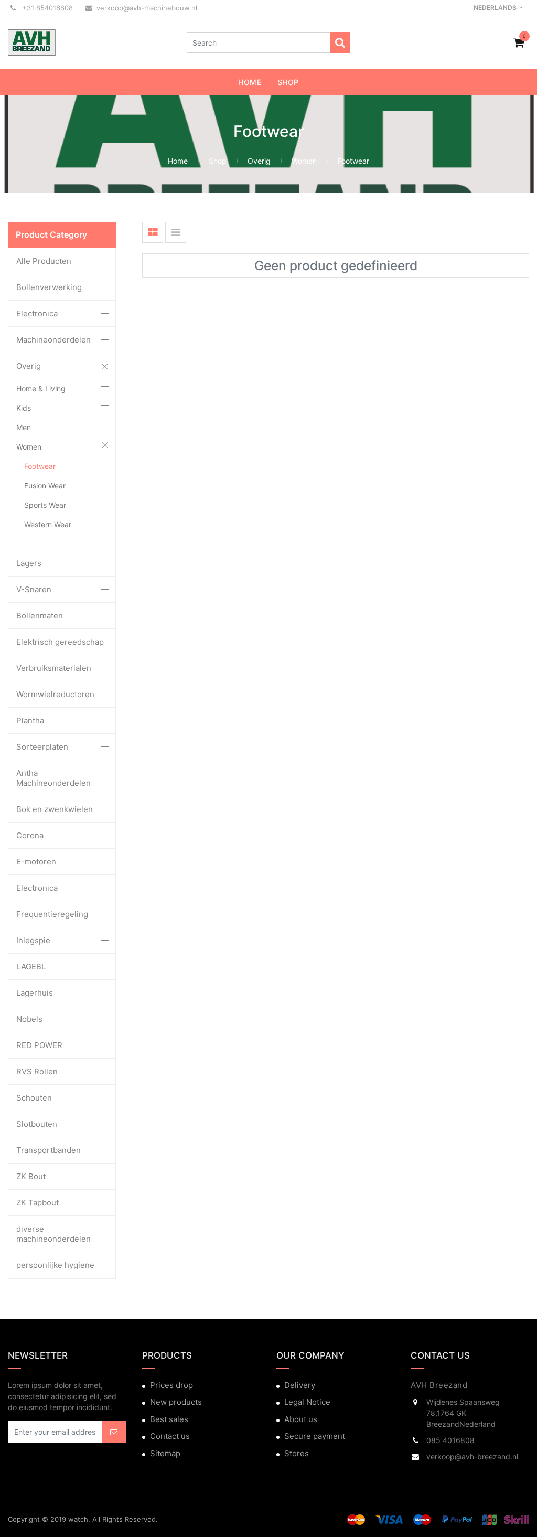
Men (23, 427)
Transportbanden (48, 1150)
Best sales (169, 1419)
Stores (296, 1453)
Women (304, 160)
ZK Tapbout (37, 1203)
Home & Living (41, 388)
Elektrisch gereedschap (60, 642)
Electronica (37, 313)
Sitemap (165, 1453)
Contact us (170, 1436)
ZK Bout (31, 1176)
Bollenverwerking (49, 287)
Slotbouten (36, 1124)
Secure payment (314, 1436)
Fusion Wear (45, 485)
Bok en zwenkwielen (54, 809)
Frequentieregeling (52, 914)
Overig (259, 160)
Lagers (28, 563)
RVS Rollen (37, 1071)
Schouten (34, 1098)
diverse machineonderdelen (53, 1234)
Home (178, 160)
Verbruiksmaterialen (53, 668)
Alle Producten (43, 261)
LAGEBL (31, 967)
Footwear (353, 160)
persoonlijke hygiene (55, 1265)
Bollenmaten (39, 616)
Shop (218, 160)
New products (176, 1402)
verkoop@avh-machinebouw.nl (146, 8)
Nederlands (496, 8)
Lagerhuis (34, 993)
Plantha (30, 720)
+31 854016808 (46, 8)
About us (300, 1419)
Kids (23, 407)
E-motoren (36, 862)
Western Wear (47, 524)
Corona (30, 835)
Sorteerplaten (42, 747)
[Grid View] (152, 232)
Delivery (299, 1385)
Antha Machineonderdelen (53, 778)
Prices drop (171, 1385)
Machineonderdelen (53, 340)
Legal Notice (307, 1402)
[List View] (175, 232)
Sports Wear (45, 504)
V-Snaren (33, 589)
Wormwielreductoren (55, 694)
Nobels (29, 1019)
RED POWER (39, 1045)
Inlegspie (33, 940)
